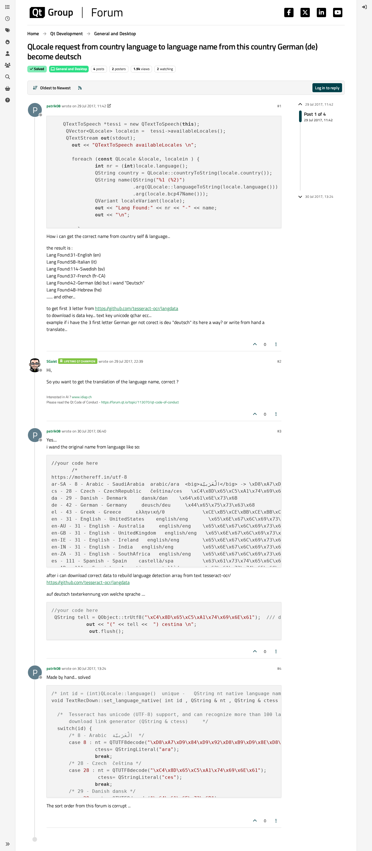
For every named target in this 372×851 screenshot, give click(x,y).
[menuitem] (364, 7)
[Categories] (7, 7)
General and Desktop (71, 69)
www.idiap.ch (82, 397)
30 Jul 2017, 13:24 (91, 668)
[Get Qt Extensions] (7, 88)
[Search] (7, 76)
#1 (279, 106)
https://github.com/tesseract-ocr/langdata (136, 308)
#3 (279, 431)
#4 (279, 668)
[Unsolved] (7, 100)
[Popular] (7, 42)
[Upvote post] (255, 344)
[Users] (7, 53)
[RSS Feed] (80, 87)
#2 (279, 361)
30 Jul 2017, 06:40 (91, 431)
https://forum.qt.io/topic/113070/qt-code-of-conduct (140, 402)
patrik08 (53, 106)
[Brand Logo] (76, 12)
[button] (7, 844)
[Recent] (7, 18)
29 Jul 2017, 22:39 (128, 361)
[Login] (364, 7)
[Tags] (7, 30)
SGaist (51, 361)
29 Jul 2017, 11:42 (91, 106)
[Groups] (7, 65)
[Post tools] (276, 344)
